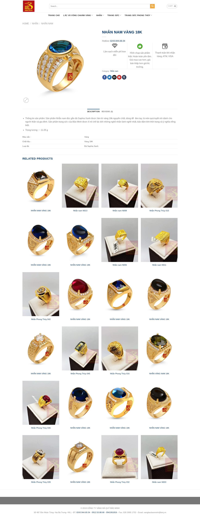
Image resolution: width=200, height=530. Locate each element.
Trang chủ (54, 15)
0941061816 (111, 512)
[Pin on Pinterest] (119, 77)
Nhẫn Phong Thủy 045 (80, 373)
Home (25, 23)
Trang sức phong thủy (137, 15)
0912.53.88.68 (98, 512)
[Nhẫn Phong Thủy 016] (119, 348)
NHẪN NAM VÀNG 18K (41, 211)
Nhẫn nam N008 (120, 211)
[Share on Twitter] (109, 77)
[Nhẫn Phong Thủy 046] (40, 403)
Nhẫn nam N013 (80, 211)
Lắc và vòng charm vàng (77, 15)
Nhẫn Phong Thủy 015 (159, 211)
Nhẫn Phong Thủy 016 (120, 373)
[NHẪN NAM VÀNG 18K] (40, 186)
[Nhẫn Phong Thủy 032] (119, 457)
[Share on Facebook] (104, 77)
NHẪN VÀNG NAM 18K (159, 373)
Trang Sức (113, 15)
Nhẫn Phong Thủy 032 (120, 482)
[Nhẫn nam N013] (80, 186)
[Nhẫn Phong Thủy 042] (40, 294)
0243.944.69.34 (117, 41)
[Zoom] (26, 100)
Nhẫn (99, 15)
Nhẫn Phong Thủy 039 (41, 482)
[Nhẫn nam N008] (119, 186)
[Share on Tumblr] (124, 77)
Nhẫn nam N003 (159, 482)
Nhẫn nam (47, 23)
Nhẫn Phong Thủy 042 (41, 319)
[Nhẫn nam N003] (159, 457)
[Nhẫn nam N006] (119, 240)
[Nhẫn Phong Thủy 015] (159, 186)
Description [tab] (93, 112)
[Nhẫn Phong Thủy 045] (80, 348)
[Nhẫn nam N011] (159, 240)
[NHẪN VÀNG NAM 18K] (159, 348)
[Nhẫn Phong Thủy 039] (40, 457)
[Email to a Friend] (114, 77)
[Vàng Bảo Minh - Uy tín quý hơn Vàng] (33, 6)
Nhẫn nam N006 (120, 265)
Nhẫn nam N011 (159, 265)
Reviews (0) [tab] (107, 112)
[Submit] (152, 6)
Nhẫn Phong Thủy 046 (41, 428)
